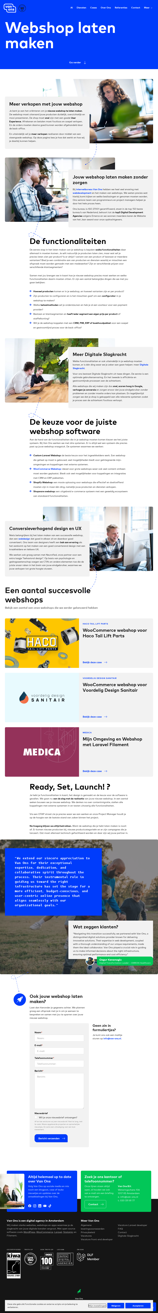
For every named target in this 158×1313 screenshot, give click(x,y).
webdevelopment (82, 192)
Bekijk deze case (92, 662)
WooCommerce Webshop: (47, 468)
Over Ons (106, 7)
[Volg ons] (29, 1206)
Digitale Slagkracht (128, 1235)
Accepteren (138, 1305)
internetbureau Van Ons (89, 189)
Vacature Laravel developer (132, 1224)
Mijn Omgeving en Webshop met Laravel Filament (112, 741)
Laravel (58, 1231)
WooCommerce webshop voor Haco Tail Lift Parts (115, 632)
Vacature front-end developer (97, 1239)
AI (71, 7)
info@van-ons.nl (129, 1196)
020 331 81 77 (127, 1200)
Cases (93, 7)
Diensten (81, 7)
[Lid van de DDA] (65, 1264)
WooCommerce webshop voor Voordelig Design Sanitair (115, 687)
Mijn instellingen (97, 1305)
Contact (135, 7)
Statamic (68, 1231)
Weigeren (115, 1305)
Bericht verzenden (49, 1138)
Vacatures (86, 1235)
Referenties (121, 7)
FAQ (120, 1228)
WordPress (29, 1231)
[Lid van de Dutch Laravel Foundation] (88, 1260)
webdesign (24, 538)
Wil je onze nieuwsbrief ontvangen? (58, 1117)
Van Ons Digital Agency (16, 8)
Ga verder (75, 62)
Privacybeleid (88, 1232)
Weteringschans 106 (129, 1189)
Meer (147, 7)
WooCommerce (44, 1231)
